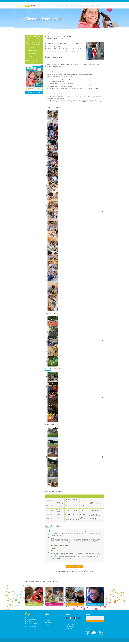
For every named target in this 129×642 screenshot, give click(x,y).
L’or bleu (30, 49)
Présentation (49, 617)
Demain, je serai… (70, 626)
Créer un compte (100, 1)
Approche (48, 618)
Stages (65, 5)
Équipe (47, 624)
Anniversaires (73, 5)
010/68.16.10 (29, 1)
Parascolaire (83, 5)
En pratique (30, 56)
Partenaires (48, 622)
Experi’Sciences (84, 640)
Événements (93, 5)
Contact (100, 5)
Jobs (47, 626)
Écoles (60, 5)
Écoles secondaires (70, 624)
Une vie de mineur (32, 46)
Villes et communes (71, 630)
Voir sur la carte (55, 550)
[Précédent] (46, 210)
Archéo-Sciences (32, 53)
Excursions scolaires (33, 42)
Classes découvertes (33, 44)
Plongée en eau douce (33, 52)
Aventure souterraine (33, 50)
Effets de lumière (32, 55)
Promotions (30, 62)
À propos (53, 5)
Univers (48, 620)
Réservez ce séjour (74, 566)
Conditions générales (33, 58)
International (69, 628)
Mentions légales (93, 640)
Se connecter (91, 1)
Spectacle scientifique (33, 60)
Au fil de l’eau (31, 47)
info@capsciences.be (39, 1)
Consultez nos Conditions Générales (61, 560)
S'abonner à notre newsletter (95, 621)
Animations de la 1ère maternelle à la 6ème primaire (33, 38)
